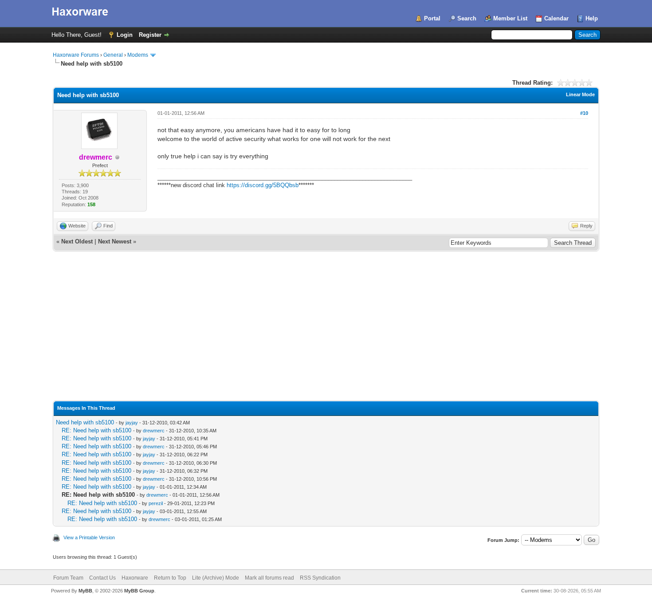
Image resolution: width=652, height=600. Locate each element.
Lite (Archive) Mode (215, 578)
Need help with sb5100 (85, 422)
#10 (584, 113)
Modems (137, 55)
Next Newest (114, 241)
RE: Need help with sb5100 (96, 430)
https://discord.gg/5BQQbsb (263, 185)
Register (150, 34)
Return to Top (170, 578)
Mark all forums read (269, 578)
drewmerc (154, 430)
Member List (510, 18)
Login (125, 34)
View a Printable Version (89, 537)
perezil (156, 503)
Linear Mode (580, 94)
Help (591, 18)
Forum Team (68, 578)
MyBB (85, 590)
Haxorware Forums (76, 55)
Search (466, 18)
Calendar (556, 18)
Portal (432, 18)
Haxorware (135, 578)
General (113, 55)
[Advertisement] (326, 334)
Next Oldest (77, 241)
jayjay (132, 422)
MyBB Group (139, 590)
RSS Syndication (320, 578)
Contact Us (102, 578)
